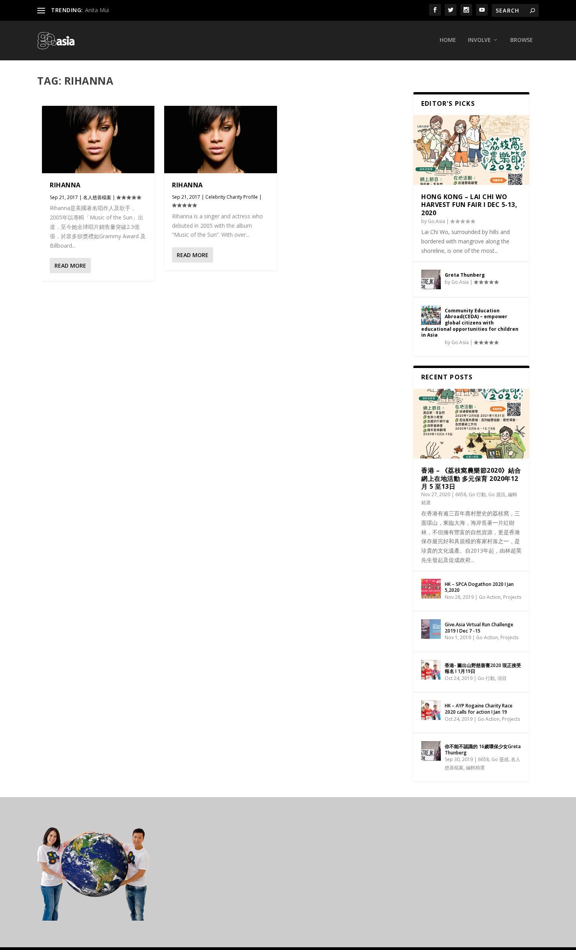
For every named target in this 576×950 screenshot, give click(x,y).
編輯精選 (475, 767)
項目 (502, 678)
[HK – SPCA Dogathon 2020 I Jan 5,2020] (431, 588)
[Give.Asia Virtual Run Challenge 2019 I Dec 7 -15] (431, 629)
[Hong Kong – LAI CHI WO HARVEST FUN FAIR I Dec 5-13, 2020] (471, 150)
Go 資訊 (496, 494)
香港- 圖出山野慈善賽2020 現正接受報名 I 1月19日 (483, 668)
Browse (521, 40)
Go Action (490, 597)
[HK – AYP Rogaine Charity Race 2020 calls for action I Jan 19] (431, 710)
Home (448, 40)
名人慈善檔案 (97, 197)
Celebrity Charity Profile (231, 197)
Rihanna (65, 185)
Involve (479, 40)
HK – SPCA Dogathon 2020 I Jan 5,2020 (479, 587)
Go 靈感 (500, 759)
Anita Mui (97, 10)
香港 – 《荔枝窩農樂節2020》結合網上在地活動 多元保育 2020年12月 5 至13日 (471, 478)
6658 (460, 494)
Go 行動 (477, 494)
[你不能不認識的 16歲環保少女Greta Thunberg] (431, 751)
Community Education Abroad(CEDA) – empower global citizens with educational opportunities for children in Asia (469, 322)
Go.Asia (436, 221)
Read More (70, 265)
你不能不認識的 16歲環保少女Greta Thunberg (483, 749)
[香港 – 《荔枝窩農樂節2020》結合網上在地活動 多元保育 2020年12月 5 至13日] (471, 424)
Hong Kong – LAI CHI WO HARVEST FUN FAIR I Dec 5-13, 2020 (469, 205)
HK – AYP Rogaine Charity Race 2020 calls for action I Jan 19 (479, 708)
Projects (512, 597)
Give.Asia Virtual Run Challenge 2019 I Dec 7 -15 (479, 627)
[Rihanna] (98, 139)
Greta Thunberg (465, 275)
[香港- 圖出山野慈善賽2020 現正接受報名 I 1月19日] (431, 670)
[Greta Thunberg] (431, 279)
